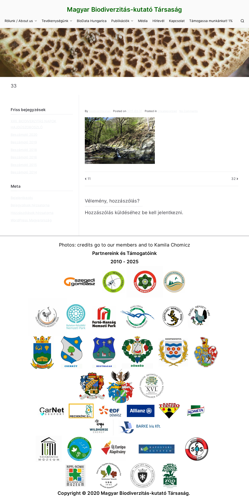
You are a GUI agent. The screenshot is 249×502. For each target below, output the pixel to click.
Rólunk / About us (19, 21)
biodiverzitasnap (100, 111)
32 (233, 179)
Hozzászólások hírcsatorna (32, 213)
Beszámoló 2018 (24, 150)
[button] (35, 21)
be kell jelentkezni (162, 212)
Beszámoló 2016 (24, 157)
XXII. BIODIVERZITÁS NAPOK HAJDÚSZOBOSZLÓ (33, 124)
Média (143, 21)
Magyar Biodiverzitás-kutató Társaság (124, 9)
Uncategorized (167, 111)
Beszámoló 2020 (24, 135)
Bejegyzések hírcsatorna (30, 205)
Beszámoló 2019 (24, 142)
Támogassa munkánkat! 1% (211, 21)
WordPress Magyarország (31, 220)
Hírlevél (158, 21)
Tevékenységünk (55, 21)
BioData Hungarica (92, 21)
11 (89, 179)
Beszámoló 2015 (24, 165)
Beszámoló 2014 (24, 172)
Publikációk (120, 21)
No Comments (188, 111)
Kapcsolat (177, 21)
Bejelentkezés (22, 198)
